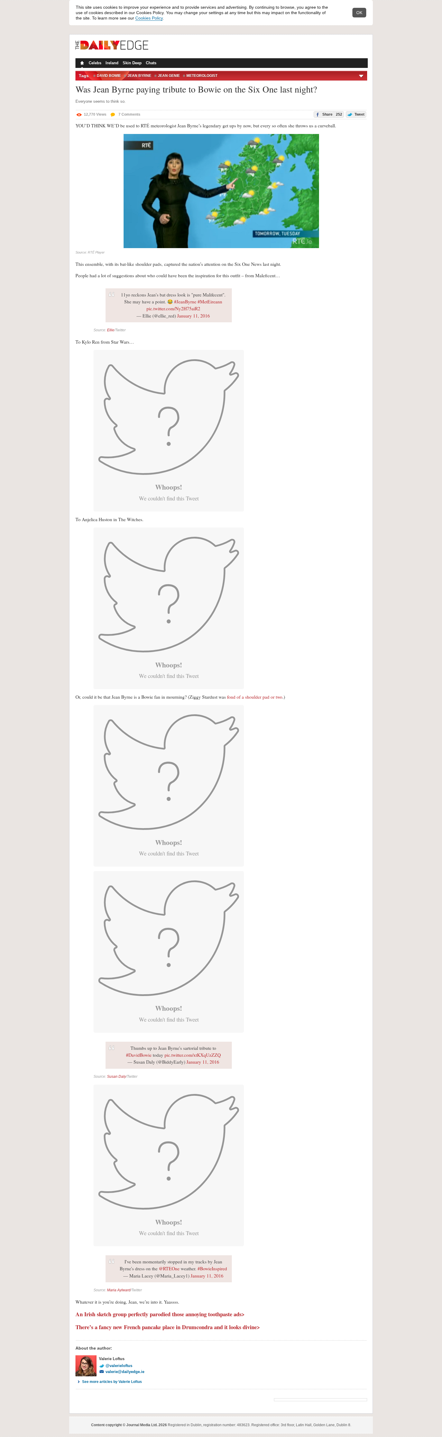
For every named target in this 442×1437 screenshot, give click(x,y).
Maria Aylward (118, 1290)
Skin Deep (132, 63)
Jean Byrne (139, 76)
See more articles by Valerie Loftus (112, 1382)
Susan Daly (116, 1076)
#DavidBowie (139, 1055)
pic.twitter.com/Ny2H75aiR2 (173, 308)
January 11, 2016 (193, 316)
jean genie (169, 76)
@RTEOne (169, 1268)
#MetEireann (210, 302)
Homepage (81, 63)
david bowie (109, 76)
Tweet (359, 114)
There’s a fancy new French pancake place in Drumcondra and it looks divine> (167, 1327)
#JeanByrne (185, 302)
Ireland (112, 63)
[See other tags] (361, 75)
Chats (151, 63)
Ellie (110, 330)
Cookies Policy (149, 18)
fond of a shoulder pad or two (254, 697)
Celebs (95, 63)
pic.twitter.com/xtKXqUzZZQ (192, 1055)
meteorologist (201, 76)
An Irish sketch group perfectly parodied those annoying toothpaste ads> (160, 1314)
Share (331, 114)
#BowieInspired (212, 1268)
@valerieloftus (119, 1365)
